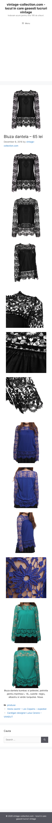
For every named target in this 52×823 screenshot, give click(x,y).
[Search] (44, 740)
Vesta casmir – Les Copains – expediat (26, 709)
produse (11, 705)
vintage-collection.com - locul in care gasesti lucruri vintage (26, 8)
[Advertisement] (26, 55)
